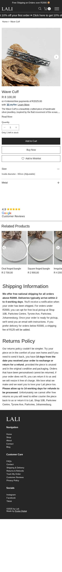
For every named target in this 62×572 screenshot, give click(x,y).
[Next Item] (56, 57)
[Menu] (56, 8)
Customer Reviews (15, 477)
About (9, 440)
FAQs (9, 461)
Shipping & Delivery (15, 467)
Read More (7, 116)
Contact (9, 444)
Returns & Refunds (15, 471)
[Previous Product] (4, 247)
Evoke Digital (21, 511)
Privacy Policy (12, 480)
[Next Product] (58, 247)
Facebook (11, 498)
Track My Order (13, 474)
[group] (31, 254)
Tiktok (9, 501)
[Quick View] (14, 248)
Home (9, 434)
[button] (47, 8)
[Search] (40, 9)
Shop (8, 437)
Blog (8, 447)
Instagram (11, 495)
